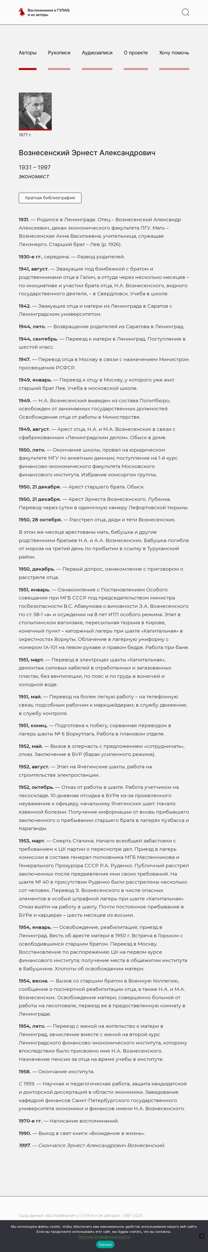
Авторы (28, 53)
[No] (201, 1236)
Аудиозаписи (97, 53)
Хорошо (105, 1244)
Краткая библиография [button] (50, 197)
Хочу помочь (174, 53)
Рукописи (59, 53)
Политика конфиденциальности (104, 1237)
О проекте (136, 53)
